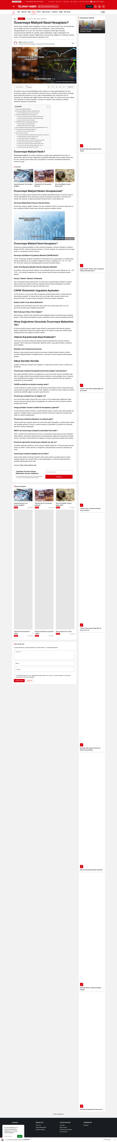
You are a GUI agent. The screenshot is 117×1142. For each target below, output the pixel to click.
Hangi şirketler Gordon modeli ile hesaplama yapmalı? (31, 140)
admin (20, 42)
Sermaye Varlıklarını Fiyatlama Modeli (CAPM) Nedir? (31, 116)
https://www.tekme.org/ (28, 465)
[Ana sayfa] (13, 11)
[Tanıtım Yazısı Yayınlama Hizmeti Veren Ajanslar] (92, 452)
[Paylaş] (114, 1139)
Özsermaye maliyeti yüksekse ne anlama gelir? (29, 141)
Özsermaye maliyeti (21, 155)
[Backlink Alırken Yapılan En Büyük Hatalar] (92, 932)
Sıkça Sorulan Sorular (22, 133)
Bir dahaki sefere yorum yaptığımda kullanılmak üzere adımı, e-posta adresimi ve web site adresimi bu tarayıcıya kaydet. (43, 676)
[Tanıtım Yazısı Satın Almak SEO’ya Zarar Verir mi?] (92, 572)
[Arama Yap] (95, 6)
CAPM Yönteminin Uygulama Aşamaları (27, 122)
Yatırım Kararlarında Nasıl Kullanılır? (26, 129)
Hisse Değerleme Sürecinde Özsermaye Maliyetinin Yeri (31, 127)
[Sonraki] (25, 1)
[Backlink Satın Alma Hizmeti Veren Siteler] (92, 93)
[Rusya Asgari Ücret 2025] (65, 573)
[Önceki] (23, 1)
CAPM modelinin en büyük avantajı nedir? (28, 136)
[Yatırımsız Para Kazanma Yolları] (23, 573)
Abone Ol (89, 6)
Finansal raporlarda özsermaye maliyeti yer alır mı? (30, 145)
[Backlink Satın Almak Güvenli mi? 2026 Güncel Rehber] (92, 692)
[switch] (102, 12)
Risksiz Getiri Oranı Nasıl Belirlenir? (26, 123)
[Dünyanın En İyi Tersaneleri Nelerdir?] (44, 178)
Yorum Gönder (19, 680)
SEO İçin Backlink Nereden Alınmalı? (91, 870)
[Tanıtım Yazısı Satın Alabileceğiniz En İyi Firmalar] (92, 333)
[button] (99, 6)
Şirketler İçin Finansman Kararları (26, 131)
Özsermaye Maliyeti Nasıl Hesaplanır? (26, 114)
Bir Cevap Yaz (19, 644)
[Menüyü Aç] (13, 6)
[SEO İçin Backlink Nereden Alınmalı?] (92, 812)
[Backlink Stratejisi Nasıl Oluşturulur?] (92, 1052)
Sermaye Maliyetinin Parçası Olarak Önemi (28, 113)
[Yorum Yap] (56, 87)
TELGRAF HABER (27, 6)
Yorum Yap (107, 1139)
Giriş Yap (29, 680)
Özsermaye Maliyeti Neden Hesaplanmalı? (28, 111)
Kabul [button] (19, 1136)
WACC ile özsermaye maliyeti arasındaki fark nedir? (31, 143)
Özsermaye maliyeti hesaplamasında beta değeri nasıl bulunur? (33, 134)
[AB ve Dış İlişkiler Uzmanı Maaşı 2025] (64, 178)
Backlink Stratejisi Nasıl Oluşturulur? (91, 1109)
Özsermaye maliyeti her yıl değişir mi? (27, 138)
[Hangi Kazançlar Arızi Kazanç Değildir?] (23, 178)
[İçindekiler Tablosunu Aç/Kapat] (47, 106)
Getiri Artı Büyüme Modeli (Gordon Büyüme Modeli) (30, 118)
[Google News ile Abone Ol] (19, 87)
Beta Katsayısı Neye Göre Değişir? (27, 125)
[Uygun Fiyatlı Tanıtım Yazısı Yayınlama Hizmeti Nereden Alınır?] (92, 213)
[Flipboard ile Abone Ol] (29, 87)
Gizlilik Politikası (8, 1136)
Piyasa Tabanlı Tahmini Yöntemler (26, 120)
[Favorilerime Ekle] (52, 87)
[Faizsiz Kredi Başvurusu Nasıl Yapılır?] (44, 573)
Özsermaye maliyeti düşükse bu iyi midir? (28, 147)
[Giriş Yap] (103, 6)
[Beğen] (48, 87)
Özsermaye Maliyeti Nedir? (23, 109)
